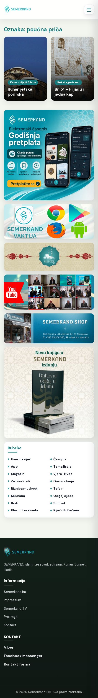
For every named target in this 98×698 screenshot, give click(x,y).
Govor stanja (63, 481)
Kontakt (10, 625)
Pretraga (11, 616)
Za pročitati (20, 481)
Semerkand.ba (15, 592)
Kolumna (18, 496)
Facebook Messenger (23, 655)
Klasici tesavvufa (24, 510)
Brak (14, 503)
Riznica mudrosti (24, 488)
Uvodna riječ (21, 459)
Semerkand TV (15, 608)
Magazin (17, 474)
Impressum (12, 600)
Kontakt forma (17, 664)
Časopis (59, 459)
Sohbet (59, 503)
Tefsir (58, 488)
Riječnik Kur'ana (66, 510)
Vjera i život (62, 474)
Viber (9, 647)
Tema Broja (62, 467)
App (14, 467)
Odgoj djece (63, 496)
